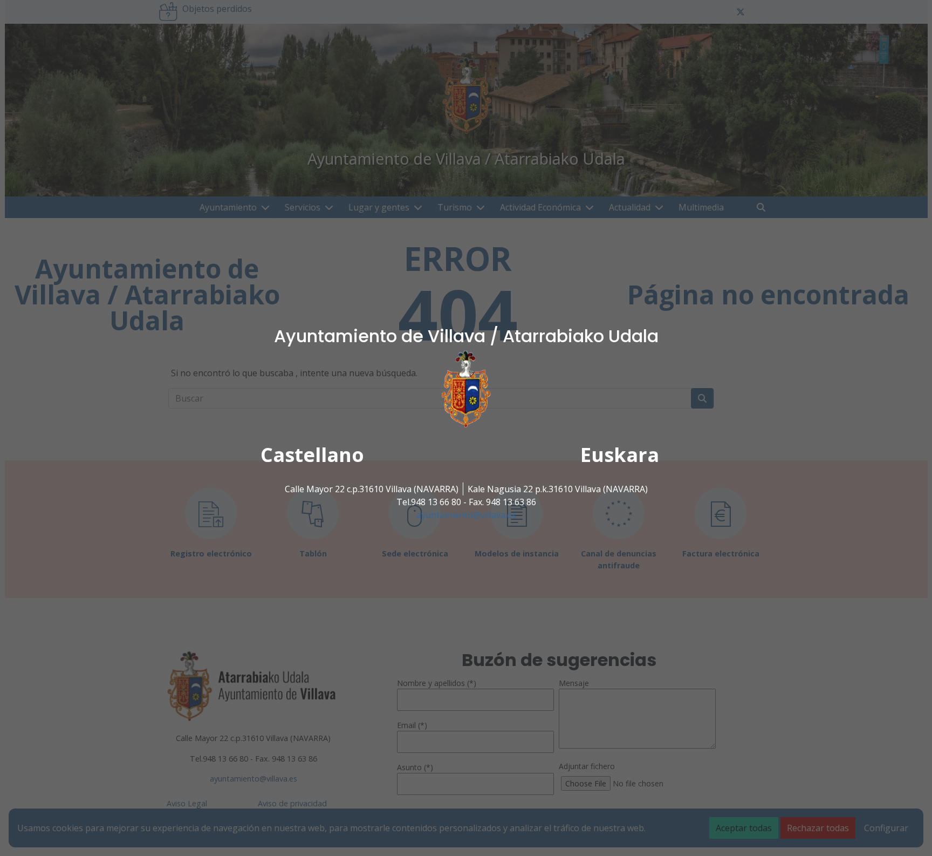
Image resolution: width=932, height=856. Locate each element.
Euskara (619, 454)
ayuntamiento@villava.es (466, 515)
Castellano (312, 454)
